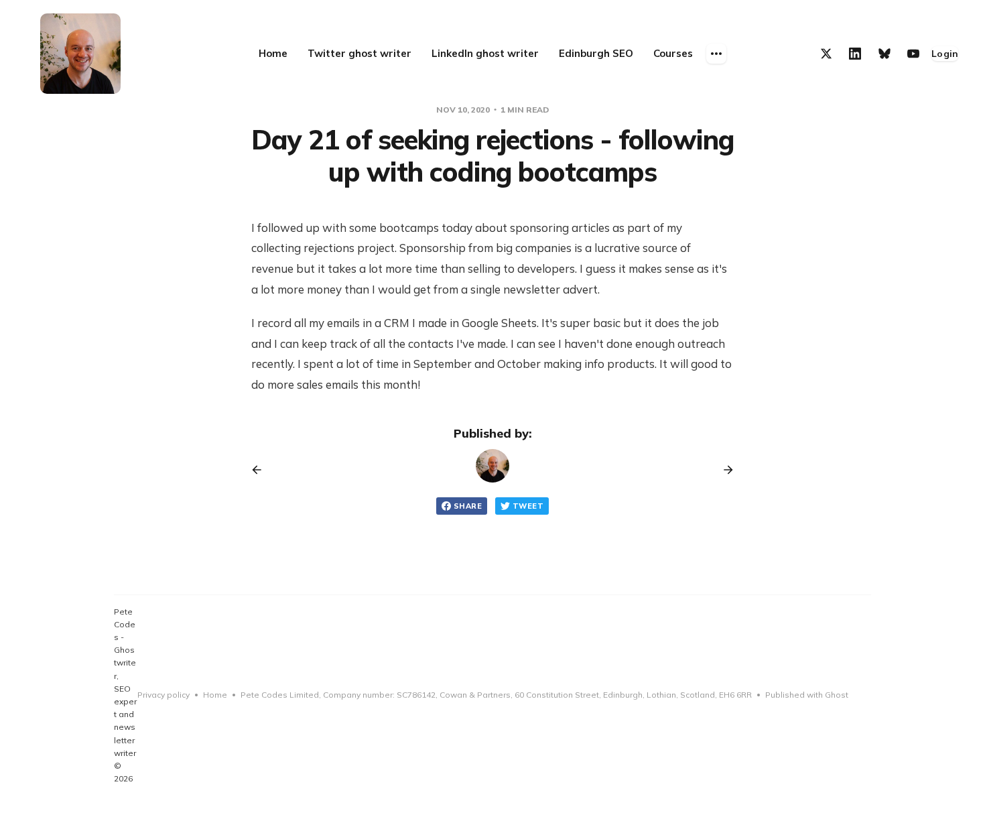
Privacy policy (163, 695)
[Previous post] (261, 470)
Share (468, 506)
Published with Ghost (806, 695)
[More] (716, 54)
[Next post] (724, 470)
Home (215, 695)
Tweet (528, 506)
